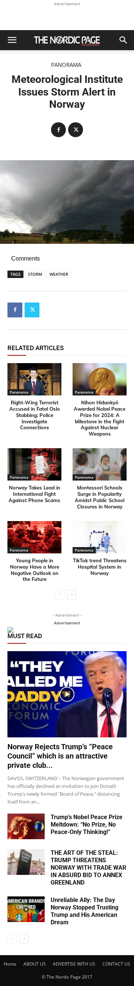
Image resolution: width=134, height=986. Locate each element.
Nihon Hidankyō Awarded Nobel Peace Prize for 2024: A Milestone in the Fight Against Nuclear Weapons (99, 418)
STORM (35, 274)
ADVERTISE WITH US (74, 964)
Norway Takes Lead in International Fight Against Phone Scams (34, 494)
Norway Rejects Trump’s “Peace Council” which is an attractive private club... (60, 756)
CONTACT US (116, 964)
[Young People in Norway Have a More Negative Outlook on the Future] (34, 537)
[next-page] (71, 594)
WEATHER (59, 274)
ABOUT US (34, 964)
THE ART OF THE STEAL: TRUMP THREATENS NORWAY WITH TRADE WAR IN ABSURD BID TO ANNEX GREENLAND (88, 867)
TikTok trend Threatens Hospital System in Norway (100, 566)
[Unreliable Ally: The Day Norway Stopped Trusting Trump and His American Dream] (26, 909)
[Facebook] (58, 129)
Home (10, 964)
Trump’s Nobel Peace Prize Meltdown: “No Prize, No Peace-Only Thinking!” (86, 824)
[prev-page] (59, 594)
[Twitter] (75, 129)
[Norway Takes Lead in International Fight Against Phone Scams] (34, 464)
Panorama (66, 65)
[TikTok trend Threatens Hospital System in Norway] (100, 537)
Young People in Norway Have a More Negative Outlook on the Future (34, 569)
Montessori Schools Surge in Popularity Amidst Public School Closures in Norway (99, 497)
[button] (12, 40)
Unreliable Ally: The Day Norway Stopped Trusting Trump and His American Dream (84, 911)
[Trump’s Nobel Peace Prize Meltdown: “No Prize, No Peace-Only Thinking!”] (26, 826)
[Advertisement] (67, 17)
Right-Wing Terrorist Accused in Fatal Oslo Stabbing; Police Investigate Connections (34, 415)
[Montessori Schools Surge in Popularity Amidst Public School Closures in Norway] (100, 464)
